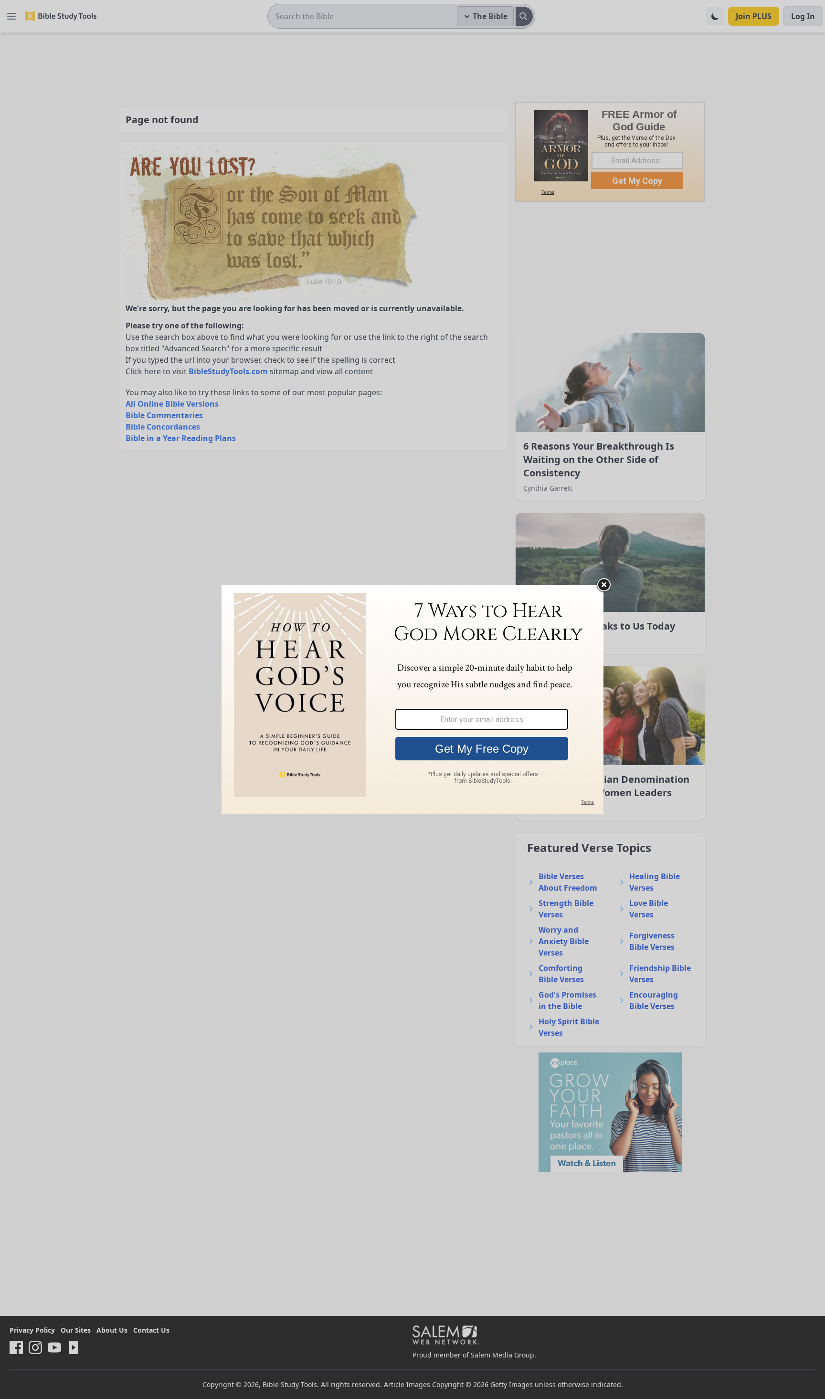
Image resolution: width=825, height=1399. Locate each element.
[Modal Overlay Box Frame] (412, 699)
